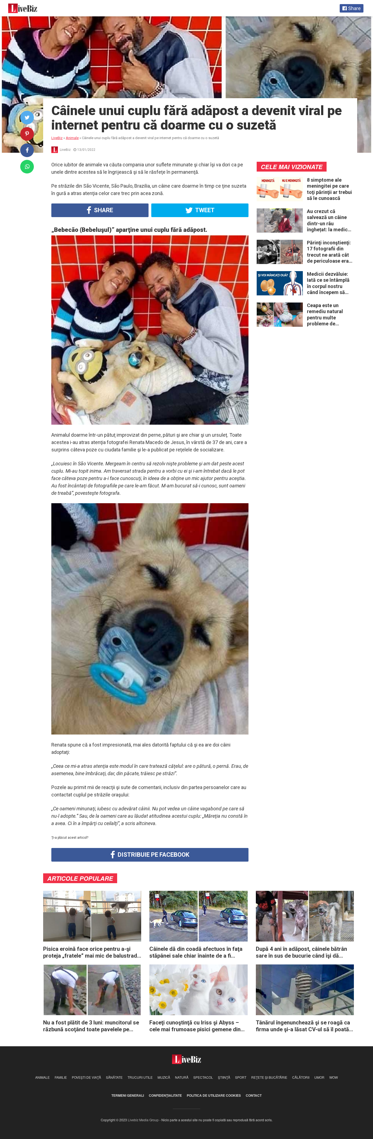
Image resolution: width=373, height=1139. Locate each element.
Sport (240, 1077)
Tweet (204, 210)
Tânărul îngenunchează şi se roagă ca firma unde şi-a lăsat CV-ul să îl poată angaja (303, 1026)
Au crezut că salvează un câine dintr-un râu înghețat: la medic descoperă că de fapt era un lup (327, 220)
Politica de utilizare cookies (214, 1095)
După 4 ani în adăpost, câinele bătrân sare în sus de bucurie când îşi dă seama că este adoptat (301, 952)
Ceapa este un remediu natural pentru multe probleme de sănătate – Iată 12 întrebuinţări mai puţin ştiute (327, 314)
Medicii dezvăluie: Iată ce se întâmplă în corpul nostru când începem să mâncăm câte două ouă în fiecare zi (328, 283)
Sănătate (114, 1077)
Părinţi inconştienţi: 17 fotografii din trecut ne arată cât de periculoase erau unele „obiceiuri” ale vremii (329, 252)
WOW (333, 1077)
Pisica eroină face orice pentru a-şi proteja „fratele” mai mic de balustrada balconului (91, 952)
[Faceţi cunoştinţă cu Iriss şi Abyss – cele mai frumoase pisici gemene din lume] (198, 989)
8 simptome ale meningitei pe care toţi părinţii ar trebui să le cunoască (329, 189)
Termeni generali (127, 1095)
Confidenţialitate (165, 1095)
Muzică (164, 1077)
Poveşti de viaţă (86, 1077)
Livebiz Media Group (143, 1119)
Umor (319, 1077)
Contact (254, 1095)
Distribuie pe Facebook (152, 854)
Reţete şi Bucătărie (269, 1077)
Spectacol (203, 1077)
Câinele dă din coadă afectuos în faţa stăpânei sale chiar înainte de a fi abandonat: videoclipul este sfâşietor (195, 952)
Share (103, 210)
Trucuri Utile (140, 1077)
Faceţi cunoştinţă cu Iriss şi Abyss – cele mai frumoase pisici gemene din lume (195, 1026)
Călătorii (300, 1077)
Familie (61, 1077)
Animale (42, 1077)
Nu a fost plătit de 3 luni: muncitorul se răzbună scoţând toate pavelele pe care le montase (91, 1026)
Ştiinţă (224, 1077)
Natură (181, 1077)
